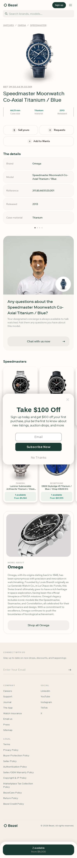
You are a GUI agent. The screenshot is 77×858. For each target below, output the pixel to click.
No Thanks (38, 457)
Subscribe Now (38, 446)
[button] (38, 410)
